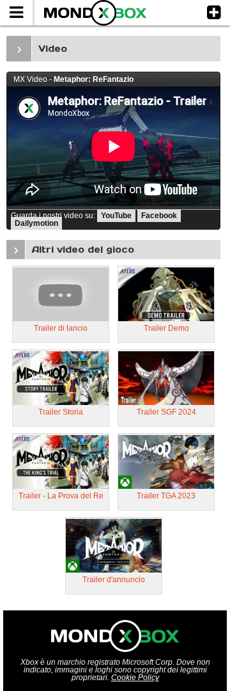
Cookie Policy (135, 677)
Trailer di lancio (61, 328)
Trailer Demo (166, 328)
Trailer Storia (60, 412)
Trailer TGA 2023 (166, 495)
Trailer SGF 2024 (166, 412)
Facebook (159, 215)
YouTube (116, 215)
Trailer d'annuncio (113, 579)
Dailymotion (36, 223)
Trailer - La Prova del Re (61, 495)
